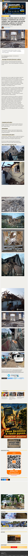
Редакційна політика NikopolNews (5, 551)
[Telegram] (3, 479)
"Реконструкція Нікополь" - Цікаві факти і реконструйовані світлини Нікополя (11, 509)
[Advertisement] (12, 71)
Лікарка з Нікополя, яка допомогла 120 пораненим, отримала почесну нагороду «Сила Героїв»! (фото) (4, 398)
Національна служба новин (7, 529)
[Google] (5, 479)
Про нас (17, 551)
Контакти (14, 551)
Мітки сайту (19, 551)
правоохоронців (4, 57)
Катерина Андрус (8, 26)
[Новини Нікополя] (6, 1)
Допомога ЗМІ (11, 551)
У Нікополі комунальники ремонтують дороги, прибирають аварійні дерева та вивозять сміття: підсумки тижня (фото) (12, 398)
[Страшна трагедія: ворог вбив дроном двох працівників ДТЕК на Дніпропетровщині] (20, 396)
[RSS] (7, 479)
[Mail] (9, 479)
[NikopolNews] (13, 375)
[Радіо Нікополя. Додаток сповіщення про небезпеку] (14, 420)
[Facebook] (2, 479)
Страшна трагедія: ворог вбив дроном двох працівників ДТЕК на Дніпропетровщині (20, 397)
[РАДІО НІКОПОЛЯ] (14, 443)
